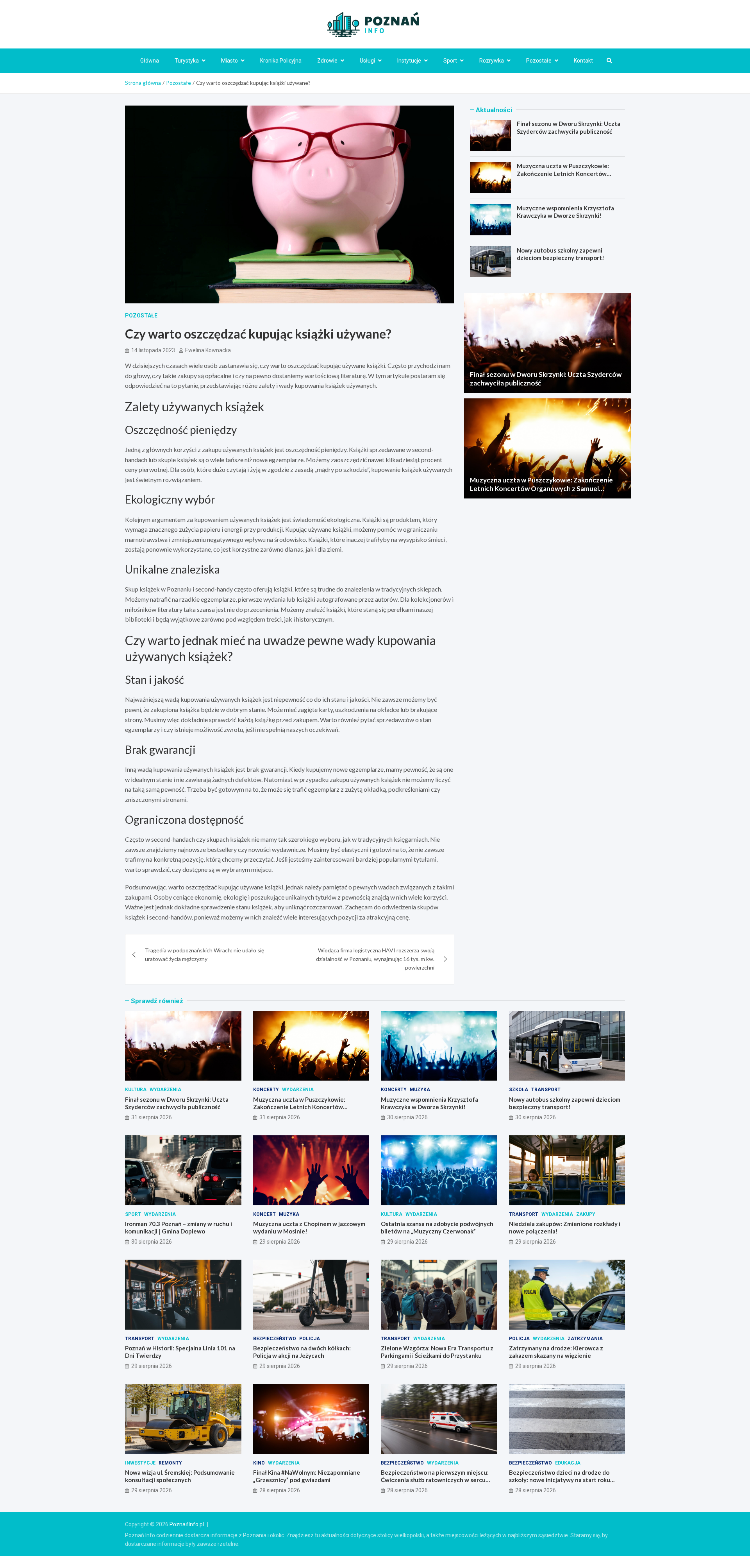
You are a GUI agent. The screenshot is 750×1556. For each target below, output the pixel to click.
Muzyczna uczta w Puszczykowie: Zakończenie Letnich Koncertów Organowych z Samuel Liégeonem (563, 173)
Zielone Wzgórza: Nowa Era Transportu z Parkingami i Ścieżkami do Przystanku (437, 1351)
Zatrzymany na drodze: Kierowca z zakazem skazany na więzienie (556, 1351)
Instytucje (409, 60)
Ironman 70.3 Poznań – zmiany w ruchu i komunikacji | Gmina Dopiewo (178, 1227)
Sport (450, 60)
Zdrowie (327, 60)
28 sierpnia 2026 (279, 1490)
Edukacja (567, 1463)
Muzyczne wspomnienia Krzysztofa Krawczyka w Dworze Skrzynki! (565, 211)
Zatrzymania (585, 1338)
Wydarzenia (165, 1089)
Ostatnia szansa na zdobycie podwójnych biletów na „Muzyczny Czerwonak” (437, 1227)
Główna (149, 60)
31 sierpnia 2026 (151, 1117)
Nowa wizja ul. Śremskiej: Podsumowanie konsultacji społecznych (180, 1476)
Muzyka (420, 1089)
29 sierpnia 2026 (279, 1242)
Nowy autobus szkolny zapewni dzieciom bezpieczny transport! (560, 253)
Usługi (367, 60)
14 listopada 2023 (153, 350)
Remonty (170, 1463)
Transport (546, 1089)
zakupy (585, 1214)
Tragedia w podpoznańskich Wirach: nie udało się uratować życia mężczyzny (204, 954)
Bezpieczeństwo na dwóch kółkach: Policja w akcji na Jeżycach (302, 1351)
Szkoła (518, 1089)
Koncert (264, 1214)
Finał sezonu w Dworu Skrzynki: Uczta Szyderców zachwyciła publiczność (568, 127)
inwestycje (140, 1463)
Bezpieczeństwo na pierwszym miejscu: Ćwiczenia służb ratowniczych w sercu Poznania (435, 1480)
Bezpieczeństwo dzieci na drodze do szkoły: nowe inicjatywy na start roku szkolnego (559, 1480)
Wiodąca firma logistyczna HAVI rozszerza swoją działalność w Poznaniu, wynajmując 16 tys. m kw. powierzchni (375, 959)
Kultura (135, 1089)
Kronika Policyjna (281, 60)
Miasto (229, 60)
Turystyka (187, 60)
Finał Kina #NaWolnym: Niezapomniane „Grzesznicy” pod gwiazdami (306, 1476)
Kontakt (583, 60)
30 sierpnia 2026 (407, 1117)
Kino (259, 1463)
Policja (309, 1338)
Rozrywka (491, 60)
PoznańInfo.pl (187, 1524)
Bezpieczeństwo (274, 1338)
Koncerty (266, 1089)
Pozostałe (539, 60)
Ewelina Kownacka (208, 350)
